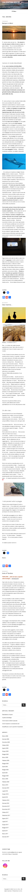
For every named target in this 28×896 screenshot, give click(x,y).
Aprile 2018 (5, 797)
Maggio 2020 (5, 775)
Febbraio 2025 (5, 760)
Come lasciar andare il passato (9, 720)
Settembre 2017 (6, 815)
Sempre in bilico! (7, 23)
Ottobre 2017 (5, 812)
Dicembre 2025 (6, 742)
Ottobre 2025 (5, 745)
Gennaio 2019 (5, 788)
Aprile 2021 (5, 772)
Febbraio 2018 (5, 800)
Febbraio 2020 (5, 782)
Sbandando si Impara (7, 714)
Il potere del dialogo (7, 717)
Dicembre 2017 (6, 806)
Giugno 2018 (5, 794)
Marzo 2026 (5, 736)
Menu (14, 11)
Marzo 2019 (5, 785)
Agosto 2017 (5, 818)
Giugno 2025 (5, 751)
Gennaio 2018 (5, 803)
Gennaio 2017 (5, 836)
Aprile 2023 (5, 766)
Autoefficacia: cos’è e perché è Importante (12, 726)
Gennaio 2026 (5, 739)
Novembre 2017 (6, 809)
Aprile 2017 (5, 830)
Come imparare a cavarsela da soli (10, 723)
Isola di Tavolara (7, 573)
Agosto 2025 (5, 748)
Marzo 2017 (5, 833)
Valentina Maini (11, 2)
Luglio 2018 (5, 791)
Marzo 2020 (5, 778)
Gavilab (20, 891)
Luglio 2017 (5, 821)
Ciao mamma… (7, 305)
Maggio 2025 (5, 754)
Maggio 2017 (5, 827)
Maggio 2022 (5, 769)
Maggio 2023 (5, 763)
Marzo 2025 (5, 757)
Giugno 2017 (5, 824)
